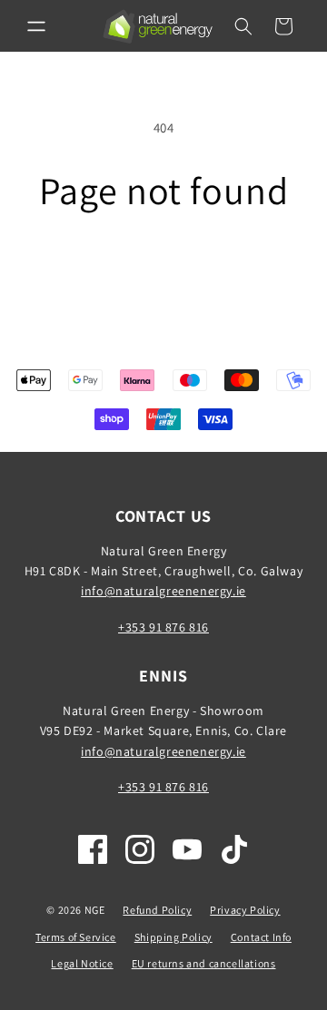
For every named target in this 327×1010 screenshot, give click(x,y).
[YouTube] (187, 849)
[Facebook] (92, 849)
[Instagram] (139, 849)
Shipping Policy (173, 937)
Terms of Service (75, 937)
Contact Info (261, 937)
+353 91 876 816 (163, 627)
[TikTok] (234, 849)
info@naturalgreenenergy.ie (163, 591)
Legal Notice (82, 963)
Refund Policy (157, 910)
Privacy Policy (245, 910)
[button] (36, 26)
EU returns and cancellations (204, 963)
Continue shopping (164, 261)
